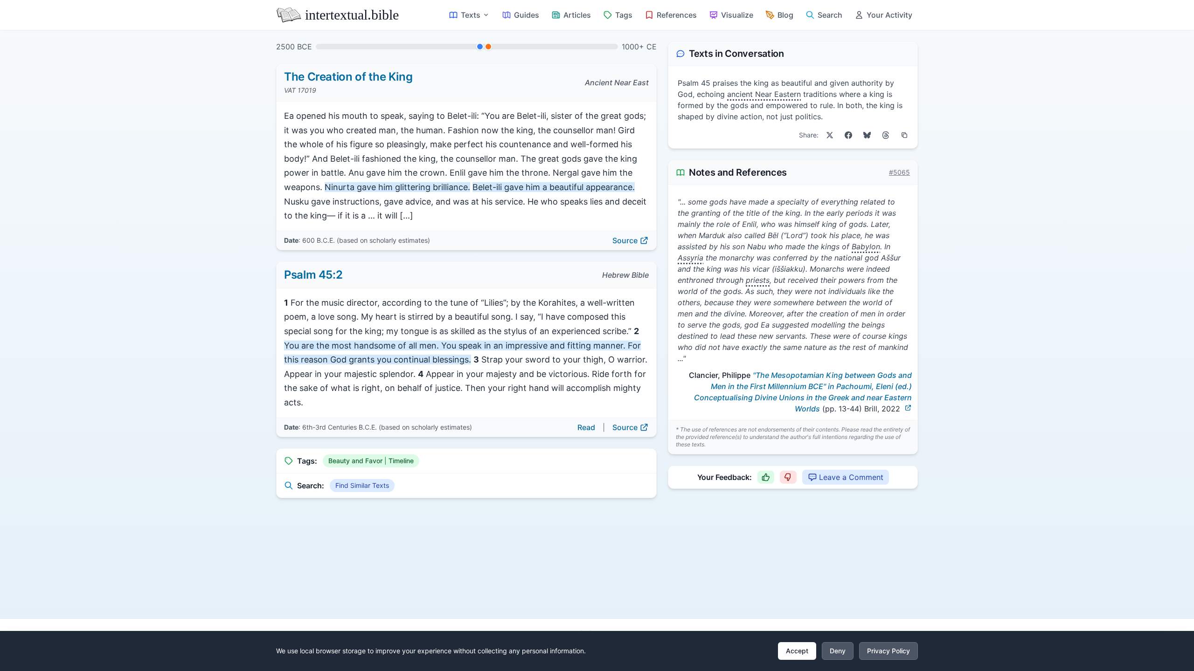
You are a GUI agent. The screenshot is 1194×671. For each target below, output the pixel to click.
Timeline (401, 461)
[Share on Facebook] (848, 135)
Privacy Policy (888, 651)
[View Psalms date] (488, 46)
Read (586, 427)
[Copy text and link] (904, 135)
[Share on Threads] (885, 135)
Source (625, 240)
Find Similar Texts (362, 485)
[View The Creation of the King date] (480, 46)
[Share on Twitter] (829, 135)
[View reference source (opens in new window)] (908, 407)
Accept (797, 651)
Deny (838, 651)
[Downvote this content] (788, 477)
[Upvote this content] (765, 477)
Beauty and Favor (355, 461)
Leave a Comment (851, 477)
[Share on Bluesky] (867, 135)
